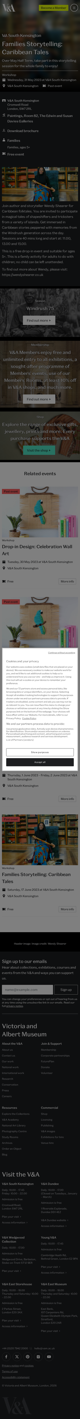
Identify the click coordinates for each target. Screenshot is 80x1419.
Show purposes (40, 752)
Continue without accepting (61, 652)
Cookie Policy (29, 718)
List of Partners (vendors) (20, 740)
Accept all (40, 762)
